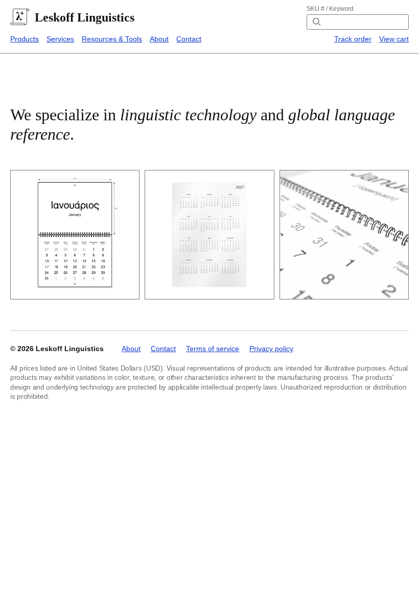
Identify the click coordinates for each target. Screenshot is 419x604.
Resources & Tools (112, 39)
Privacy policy (271, 348)
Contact (188, 39)
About (159, 39)
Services (60, 39)
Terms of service (212, 348)
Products (24, 39)
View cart (394, 39)
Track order (352, 39)
